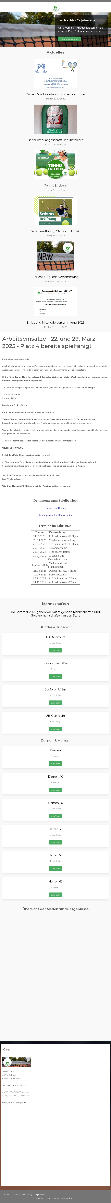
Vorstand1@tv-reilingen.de (14, 1085)
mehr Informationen (69, 39)
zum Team (55, 650)
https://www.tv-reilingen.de (14, 1102)
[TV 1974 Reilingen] (55, 7)
